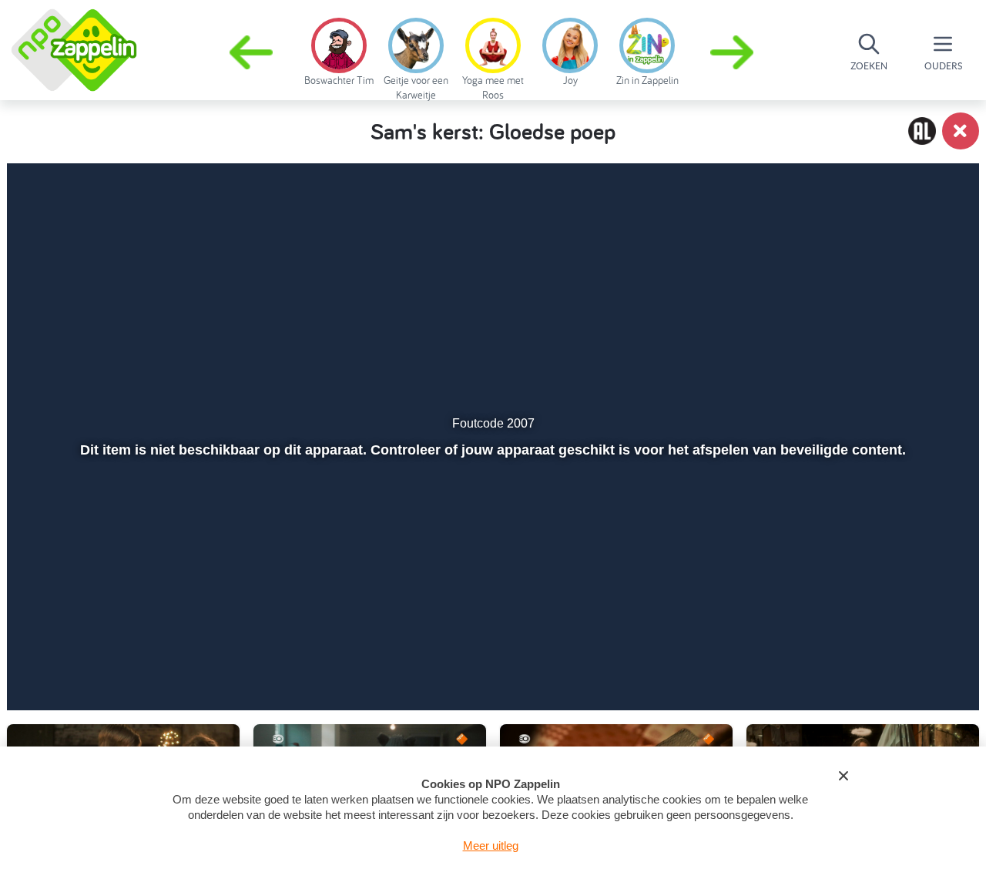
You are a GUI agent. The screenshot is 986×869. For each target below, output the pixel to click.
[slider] (491, 625)
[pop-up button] (879, 658)
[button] (733, 52)
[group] (338, 49)
